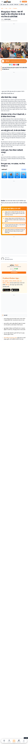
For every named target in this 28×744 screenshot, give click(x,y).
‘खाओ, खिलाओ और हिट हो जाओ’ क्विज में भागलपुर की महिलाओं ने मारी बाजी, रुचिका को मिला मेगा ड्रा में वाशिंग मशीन (15, 231)
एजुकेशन (26, 4)
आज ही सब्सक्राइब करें (14, 272)
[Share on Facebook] (12, 64)
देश (3, 281)
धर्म (20, 281)
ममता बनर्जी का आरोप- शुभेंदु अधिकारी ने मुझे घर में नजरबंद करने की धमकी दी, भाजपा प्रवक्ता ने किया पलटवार (14, 324)
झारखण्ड (4, 4)
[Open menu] (2, 2)
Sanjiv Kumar (9, 259)
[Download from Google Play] (6, 290)
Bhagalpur (15, 8)
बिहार (8, 4)
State (6, 8)
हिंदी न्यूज (8, 285)
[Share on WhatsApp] (10, 64)
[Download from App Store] (15, 290)
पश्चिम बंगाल (16, 4)
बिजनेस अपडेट (16, 281)
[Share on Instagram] (16, 64)
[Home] (7, 2)
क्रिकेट (4, 283)
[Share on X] (18, 64)
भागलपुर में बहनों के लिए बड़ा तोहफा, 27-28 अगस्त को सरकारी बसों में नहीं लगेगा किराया (15, 225)
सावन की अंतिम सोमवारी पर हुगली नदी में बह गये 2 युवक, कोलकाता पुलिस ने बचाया (14, 333)
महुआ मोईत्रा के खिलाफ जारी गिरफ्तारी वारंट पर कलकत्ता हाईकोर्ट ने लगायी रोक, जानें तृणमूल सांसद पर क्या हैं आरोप (14, 328)
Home (2, 8)
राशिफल (8, 283)
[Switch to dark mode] (20, 2)
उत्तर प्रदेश (11, 4)
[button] (14, 50)
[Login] (14, 741)
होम (1, 4)
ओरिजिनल (22, 4)
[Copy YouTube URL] (14, 64)
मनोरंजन (11, 281)
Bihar (10, 8)
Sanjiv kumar (7, 19)
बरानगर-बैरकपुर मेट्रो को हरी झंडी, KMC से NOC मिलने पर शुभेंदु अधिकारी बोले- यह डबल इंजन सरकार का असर (14, 319)
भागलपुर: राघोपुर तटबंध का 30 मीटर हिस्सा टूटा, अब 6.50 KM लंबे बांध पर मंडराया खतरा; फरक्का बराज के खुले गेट (15, 220)
